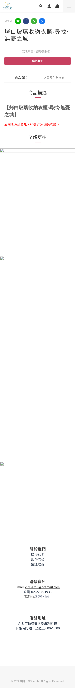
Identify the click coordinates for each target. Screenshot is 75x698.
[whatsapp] (34, 21)
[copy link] (42, 21)
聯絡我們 (37, 61)
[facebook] (26, 21)
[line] (18, 21)
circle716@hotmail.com (42, 587)
